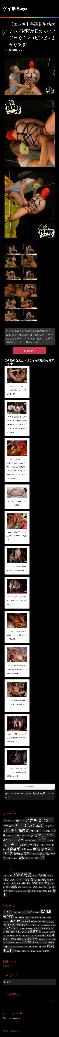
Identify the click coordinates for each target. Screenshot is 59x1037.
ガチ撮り (33, 925)
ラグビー (24, 844)
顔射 (37, 858)
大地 (13, 883)
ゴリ (6, 879)
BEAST (8, 912)
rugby (18, 820)
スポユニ (10, 836)
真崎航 (12, 891)
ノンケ (18, 840)
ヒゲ (42, 839)
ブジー (28, 793)
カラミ (21, 825)
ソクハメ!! (11, 928)
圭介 (8, 883)
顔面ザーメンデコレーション (31, 951)
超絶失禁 (42, 947)
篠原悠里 (19, 891)
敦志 (14, 886)
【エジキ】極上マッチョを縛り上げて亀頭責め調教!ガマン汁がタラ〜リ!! (17, 738)
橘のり (25, 887)
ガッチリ (49, 826)
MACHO (15, 921)
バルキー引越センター (23, 936)
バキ (20, 879)
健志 (38, 880)
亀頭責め (37, 793)
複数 (21, 858)
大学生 (29, 850)
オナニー (8, 825)
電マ (32, 858)
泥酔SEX (18, 943)
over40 (25, 921)
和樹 (51, 880)
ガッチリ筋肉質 (16, 830)
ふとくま (50, 922)
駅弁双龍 (46, 951)
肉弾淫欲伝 (20, 947)
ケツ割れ (46, 831)
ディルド (25, 836)
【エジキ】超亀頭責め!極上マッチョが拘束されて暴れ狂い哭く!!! (17, 704)
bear (13, 821)
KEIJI (10, 876)
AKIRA (5, 876)
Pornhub (6, 966)
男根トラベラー (40, 942)
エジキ (21, 50)
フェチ (50, 840)
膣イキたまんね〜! (31, 947)
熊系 (34, 854)
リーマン (34, 845)
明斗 (20, 887)
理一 (54, 887)
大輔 (18, 883)
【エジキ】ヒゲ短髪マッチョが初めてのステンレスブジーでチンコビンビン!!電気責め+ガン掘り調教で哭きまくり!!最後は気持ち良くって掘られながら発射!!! (16, 468)
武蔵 (35, 887)
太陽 (23, 883)
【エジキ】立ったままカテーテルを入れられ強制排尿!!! (16, 568)
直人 (5, 891)
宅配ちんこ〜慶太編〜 (47, 939)
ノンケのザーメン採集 (42, 928)
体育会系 (13, 849)
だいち (42, 875)
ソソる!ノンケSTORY (25, 928)
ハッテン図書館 (9, 936)
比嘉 (40, 887)
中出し (42, 845)
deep (16, 917)
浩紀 (45, 887)
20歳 (8, 821)
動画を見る (29, 350)
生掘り (40, 853)
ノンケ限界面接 (31, 931)
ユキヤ (26, 879)
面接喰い (17, 951)
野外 (27, 858)
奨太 (29, 883)
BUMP (28, 912)
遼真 (45, 891)
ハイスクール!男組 (48, 932)
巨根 (36, 849)
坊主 (23, 849)
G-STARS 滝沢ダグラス (33, 917)
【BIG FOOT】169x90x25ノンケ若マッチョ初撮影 (17, 503)
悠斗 (47, 883)
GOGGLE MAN (47, 917)
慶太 (8, 887)
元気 (44, 880)
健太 (33, 879)
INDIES (6, 922)
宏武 (34, 883)
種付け (14, 858)
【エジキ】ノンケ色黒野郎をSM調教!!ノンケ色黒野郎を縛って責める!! (16, 635)
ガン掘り (35, 830)
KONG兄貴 (22, 874)
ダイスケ (13, 880)
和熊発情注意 (17, 939)
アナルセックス (39, 819)
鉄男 (49, 891)
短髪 (9, 858)
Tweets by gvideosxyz (13, 1018)
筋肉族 (13, 947)
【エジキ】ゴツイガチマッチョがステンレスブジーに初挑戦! (16, 536)
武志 (30, 887)
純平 (24, 891)
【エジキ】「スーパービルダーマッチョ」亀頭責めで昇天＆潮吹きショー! (16, 772)
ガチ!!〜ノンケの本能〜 (16, 924)
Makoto (35, 876)
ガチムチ (19, 793)
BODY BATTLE (18, 912)
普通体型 (18, 853)
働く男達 (46, 935)
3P (5, 820)
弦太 (41, 883)
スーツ (18, 835)
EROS (21, 917)
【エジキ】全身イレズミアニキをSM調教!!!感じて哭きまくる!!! (16, 600)
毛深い (27, 853)
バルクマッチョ (31, 840)
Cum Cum (36, 912)
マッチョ (11, 844)
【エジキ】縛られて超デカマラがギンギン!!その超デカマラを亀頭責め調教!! (17, 669)
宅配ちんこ (31, 939)
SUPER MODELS (38, 921)
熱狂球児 (26, 942)
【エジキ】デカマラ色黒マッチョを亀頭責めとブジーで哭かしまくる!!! (16, 390)
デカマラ (38, 835)
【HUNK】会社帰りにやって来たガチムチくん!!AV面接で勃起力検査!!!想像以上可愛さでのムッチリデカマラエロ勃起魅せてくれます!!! (17, 424)
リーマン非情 (36, 936)
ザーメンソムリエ (44, 925)
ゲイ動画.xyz (15, 8)
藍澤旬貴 (34, 891)
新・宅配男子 (9, 942)
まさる (50, 876)
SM (11, 793)
